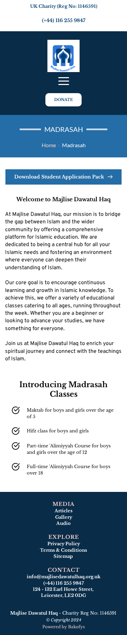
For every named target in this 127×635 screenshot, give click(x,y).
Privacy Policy (63, 544)
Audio (63, 523)
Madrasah (74, 145)
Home (49, 145)
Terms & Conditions (63, 550)
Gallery (63, 517)
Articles (63, 511)
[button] (63, 80)
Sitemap (64, 556)
